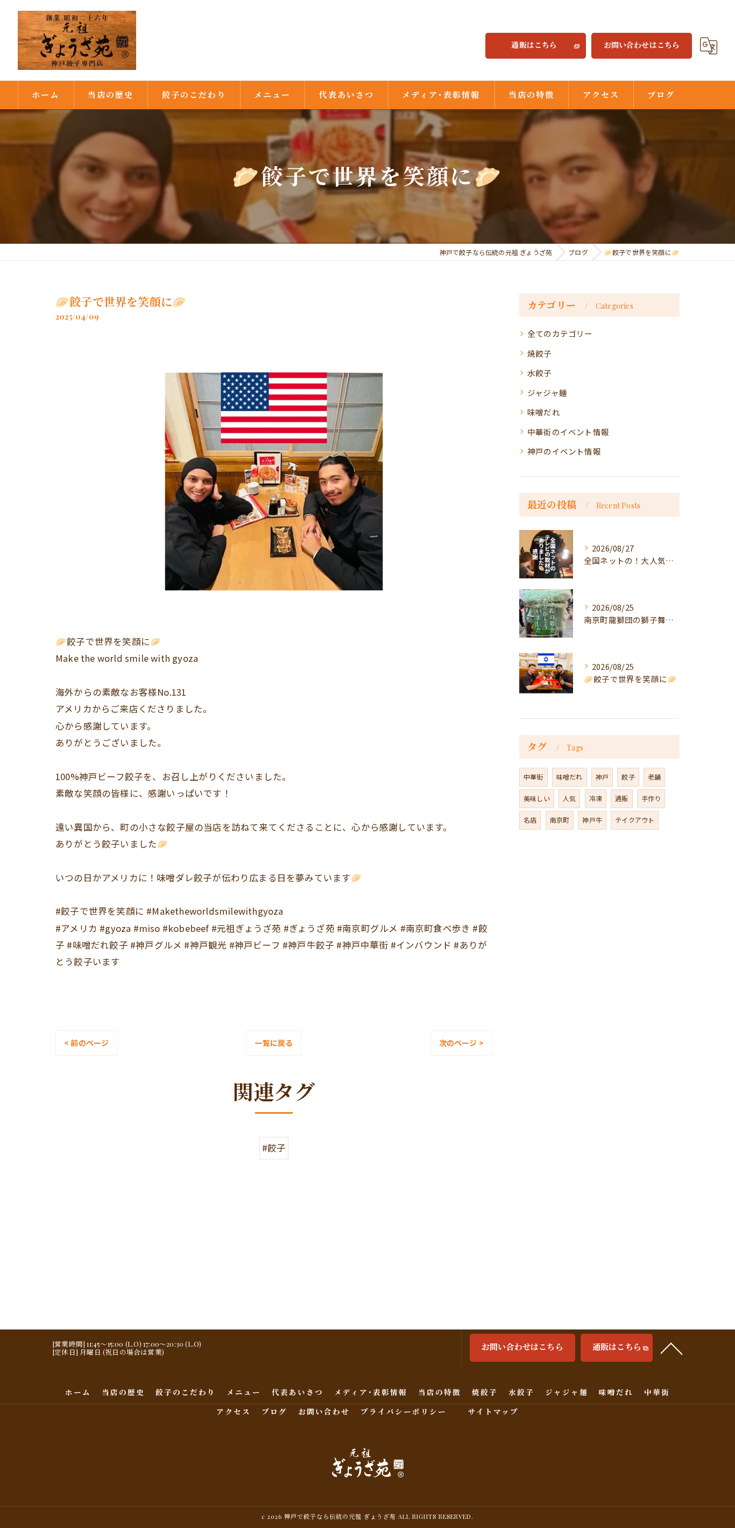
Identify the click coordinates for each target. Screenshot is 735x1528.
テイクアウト (634, 819)
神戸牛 (592, 819)
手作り (651, 798)
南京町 (560, 819)
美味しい (537, 798)
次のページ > (461, 1042)
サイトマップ (493, 1411)
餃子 (627, 776)
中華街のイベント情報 (568, 431)
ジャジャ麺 (547, 392)
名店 (530, 819)
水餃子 (539, 372)
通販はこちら (534, 45)
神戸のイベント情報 (564, 451)
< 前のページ (86, 1042)
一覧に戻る (274, 1042)
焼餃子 (539, 353)
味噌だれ (543, 412)
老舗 (654, 776)
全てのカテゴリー (560, 333)
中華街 (533, 776)
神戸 (602, 776)
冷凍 (595, 798)
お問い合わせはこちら (642, 45)
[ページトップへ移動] (671, 1348)
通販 (621, 798)
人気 (569, 798)
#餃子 (274, 1147)
